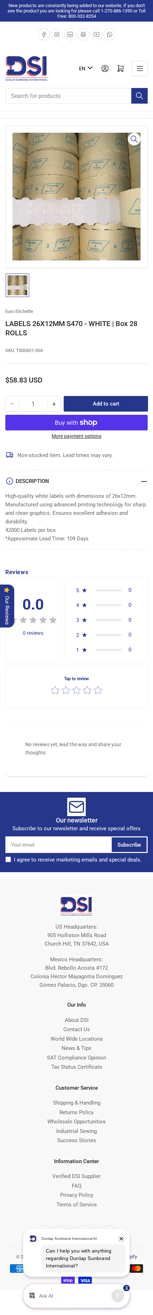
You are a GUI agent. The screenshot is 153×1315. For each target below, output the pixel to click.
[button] (33, 621)
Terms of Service (77, 1204)
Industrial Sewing (76, 1131)
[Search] (139, 95)
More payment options (76, 436)
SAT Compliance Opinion (76, 1058)
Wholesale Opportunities (76, 1121)
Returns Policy (76, 1112)
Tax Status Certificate (76, 1067)
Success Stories (76, 1140)
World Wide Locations (77, 1039)
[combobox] (76, 96)
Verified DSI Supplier (76, 1176)
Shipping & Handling (76, 1103)
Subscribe (129, 845)
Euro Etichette (19, 311)
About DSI (77, 1020)
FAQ (76, 1186)
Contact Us (76, 1029)
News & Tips (76, 1048)
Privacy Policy (76, 1195)
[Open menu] (140, 68)
